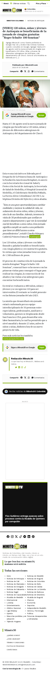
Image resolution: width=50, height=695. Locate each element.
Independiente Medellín (36, 608)
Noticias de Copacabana (17, 595)
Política (30, 613)
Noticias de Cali (13, 581)
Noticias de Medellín (35, 576)
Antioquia (35, 236)
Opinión (10, 613)
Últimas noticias (19, 3)
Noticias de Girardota (35, 595)
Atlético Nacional (14, 608)
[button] (4, 3)
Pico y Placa (41, 3)
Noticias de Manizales (15, 584)
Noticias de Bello (34, 584)
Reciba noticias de (27, 391)
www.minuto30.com (13, 338)
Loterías (10, 603)
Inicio (9, 576)
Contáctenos (12, 650)
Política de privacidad (15, 646)
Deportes (31, 605)
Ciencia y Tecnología (35, 611)
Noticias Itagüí (12, 592)
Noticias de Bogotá (35, 579)
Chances (30, 600)
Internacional (12, 600)
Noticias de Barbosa (35, 592)
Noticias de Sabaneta (15, 589)
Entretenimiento (13, 605)
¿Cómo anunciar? (13, 639)
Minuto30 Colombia (15, 21)
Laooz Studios (30, 669)
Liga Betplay (12, 611)
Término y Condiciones (15, 642)
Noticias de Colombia (36, 581)
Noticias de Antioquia (36, 21)
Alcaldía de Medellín (15, 597)
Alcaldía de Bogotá (35, 597)
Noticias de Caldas (34, 587)
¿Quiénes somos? (13, 635)
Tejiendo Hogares (14, 621)
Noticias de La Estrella (36, 589)
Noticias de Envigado (15, 587)
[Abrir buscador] (28, 3)
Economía (31, 603)
